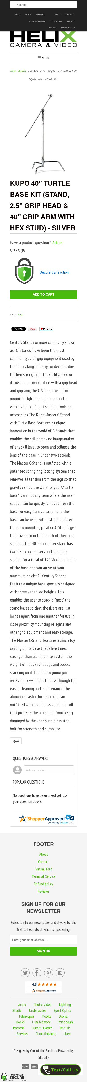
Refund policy (68, 28)
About (18, 14)
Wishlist (40, 14)
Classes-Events (42, 1027)
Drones (64, 1016)
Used (67, 1033)
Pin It (32, 329)
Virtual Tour (56, 21)
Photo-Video (43, 1004)
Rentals (65, 1027)
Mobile (46, 1016)
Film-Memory (41, 1022)
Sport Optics (62, 1010)
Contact (71, 21)
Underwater (37, 1010)
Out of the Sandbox (43, 1050)
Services (22, 1033)
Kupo (20, 314)
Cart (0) (57, 14)
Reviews (52, 28)
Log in (28, 14)
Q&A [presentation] (16, 741)
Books (20, 1022)
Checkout (70, 14)
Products (22, 71)
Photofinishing (46, 1033)
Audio (22, 1004)
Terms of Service (36, 21)
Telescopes (26, 1016)
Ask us (57, 242)
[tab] (16, 740)
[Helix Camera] (43, 39)
